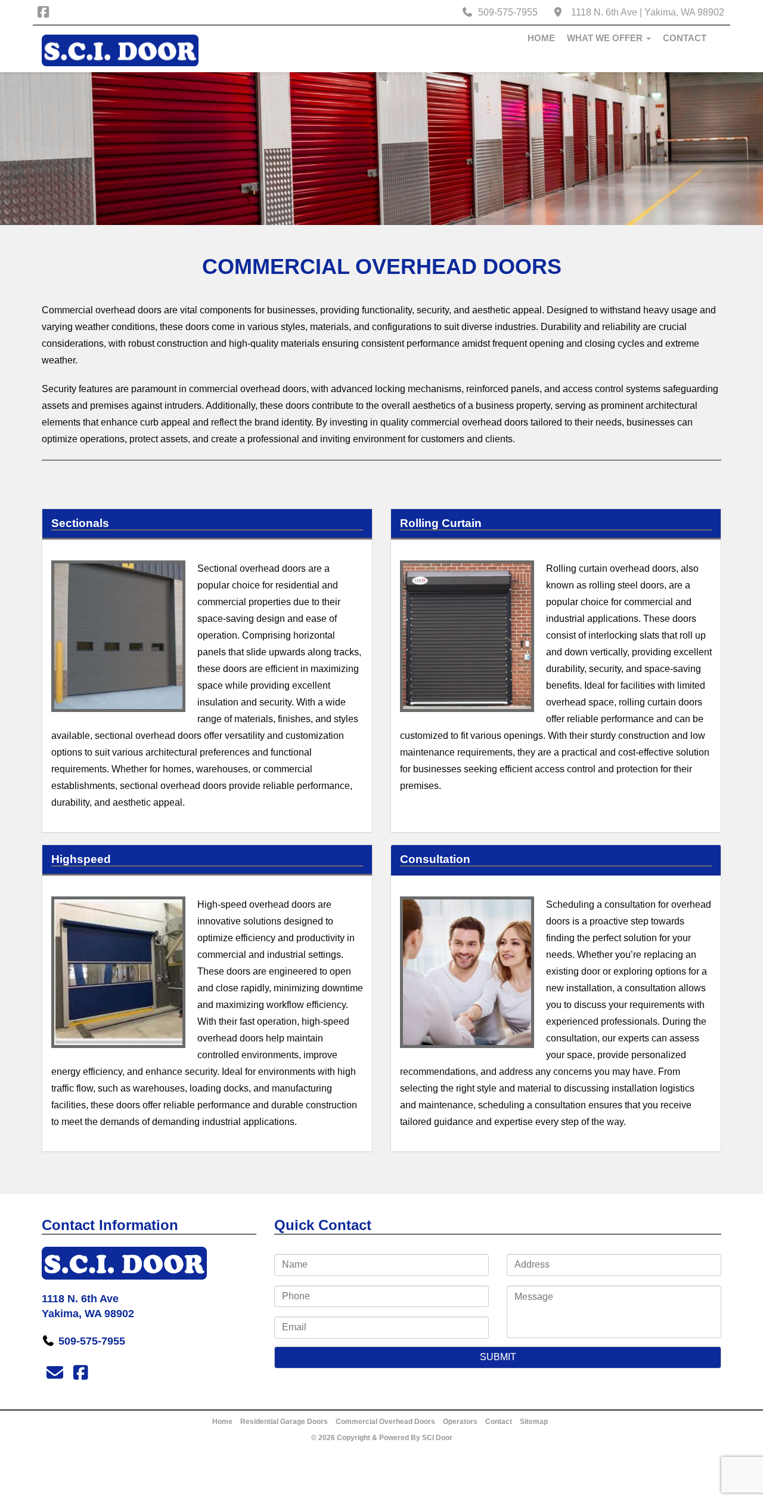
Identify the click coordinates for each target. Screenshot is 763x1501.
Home (541, 38)
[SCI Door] (120, 50)
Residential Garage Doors (284, 1421)
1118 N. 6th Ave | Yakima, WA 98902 (647, 12)
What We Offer (606, 38)
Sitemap (534, 1421)
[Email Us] (54, 1373)
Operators (460, 1421)
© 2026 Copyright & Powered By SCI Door (381, 1438)
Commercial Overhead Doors (385, 1421)
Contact (684, 38)
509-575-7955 (508, 12)
